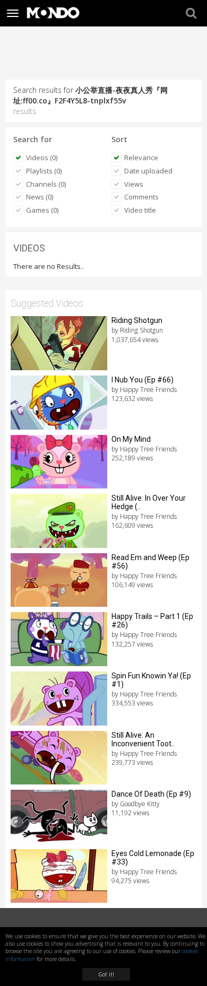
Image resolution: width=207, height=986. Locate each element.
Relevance (141, 157)
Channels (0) (46, 184)
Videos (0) (41, 157)
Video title (140, 210)
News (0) (39, 197)
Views (133, 184)
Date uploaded (148, 171)
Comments (141, 197)
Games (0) (42, 210)
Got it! (106, 974)
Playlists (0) (44, 171)
